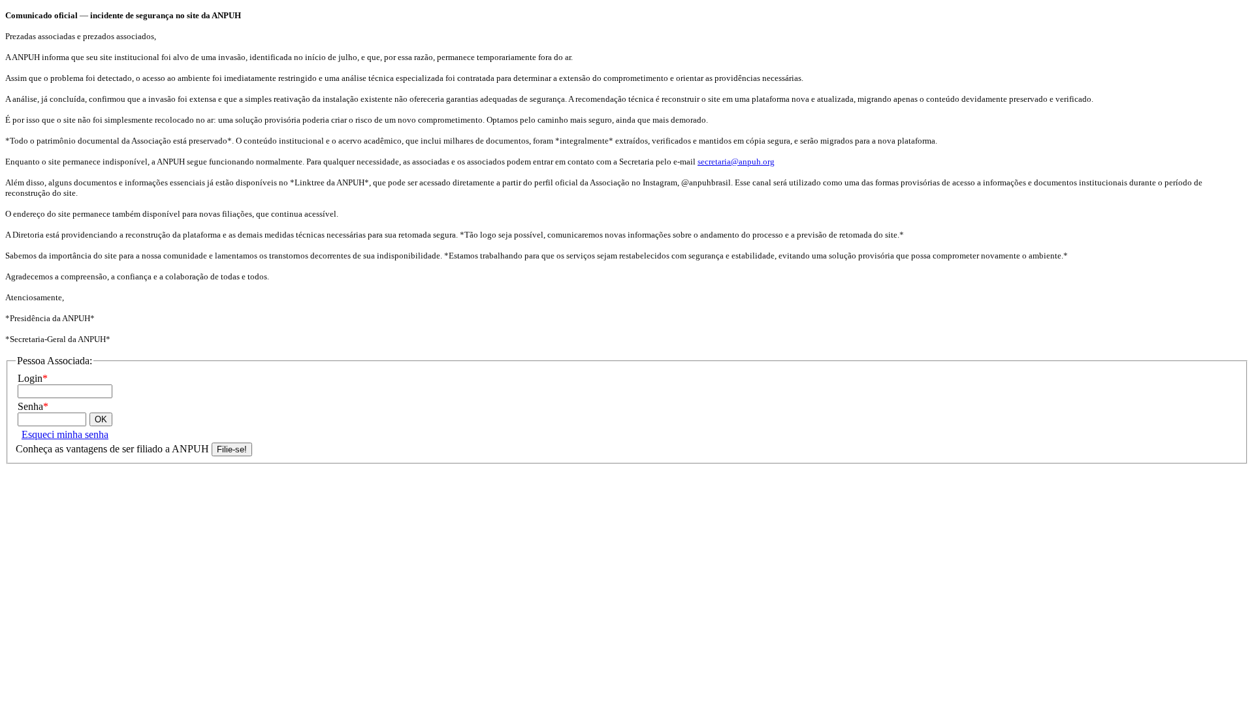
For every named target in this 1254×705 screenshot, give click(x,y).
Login (33, 378)
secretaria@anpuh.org (736, 161)
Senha (33, 406)
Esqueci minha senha (65, 434)
